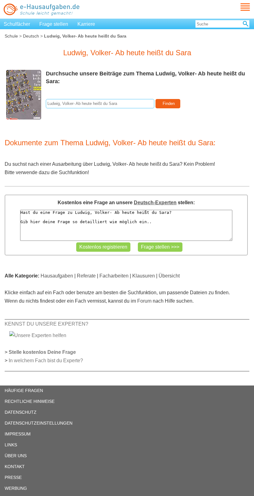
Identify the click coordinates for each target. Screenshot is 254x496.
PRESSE (13, 477)
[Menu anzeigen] (238, 7)
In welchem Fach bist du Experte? (46, 360)
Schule (11, 36)
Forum (144, 301)
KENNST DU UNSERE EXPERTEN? (46, 324)
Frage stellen (53, 24)
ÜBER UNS (16, 455)
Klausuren (143, 275)
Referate (86, 275)
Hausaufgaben (57, 275)
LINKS (11, 444)
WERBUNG (16, 488)
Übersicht (169, 275)
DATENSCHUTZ (21, 412)
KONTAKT (15, 466)
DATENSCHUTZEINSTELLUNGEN (38, 423)
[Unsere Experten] (37, 335)
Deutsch (31, 36)
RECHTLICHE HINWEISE (30, 401)
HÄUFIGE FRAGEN (24, 390)
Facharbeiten (114, 275)
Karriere (86, 24)
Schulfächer (17, 24)
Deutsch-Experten (155, 202)
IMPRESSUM (18, 433)
